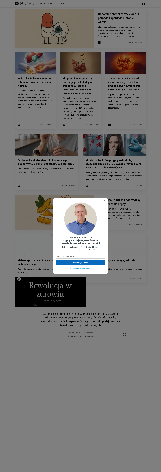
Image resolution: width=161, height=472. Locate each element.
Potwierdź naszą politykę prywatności (80, 268)
